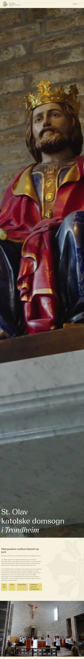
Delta (12, 584)
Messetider (22, 584)
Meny (75, 4)
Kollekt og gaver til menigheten (34, 587)
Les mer (4, 586)
